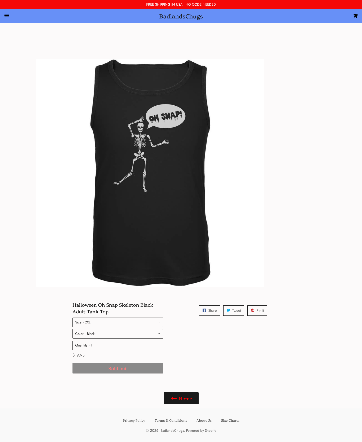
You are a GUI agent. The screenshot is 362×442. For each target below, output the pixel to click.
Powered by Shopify (201, 430)
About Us (204, 420)
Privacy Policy (134, 420)
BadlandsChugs (181, 16)
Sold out (117, 368)
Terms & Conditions (171, 420)
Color (79, 333)
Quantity (81, 345)
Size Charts (230, 420)
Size (78, 322)
